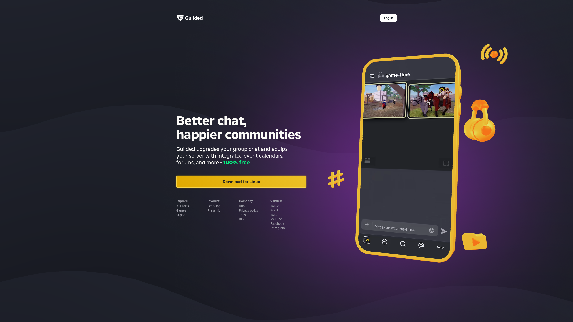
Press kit (214, 210)
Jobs (242, 215)
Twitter (275, 206)
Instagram (277, 228)
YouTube (276, 219)
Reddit (275, 210)
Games (181, 210)
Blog (242, 219)
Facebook (277, 223)
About (243, 206)
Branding (214, 206)
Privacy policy (248, 210)
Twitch (274, 214)
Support (182, 215)
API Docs (182, 206)
